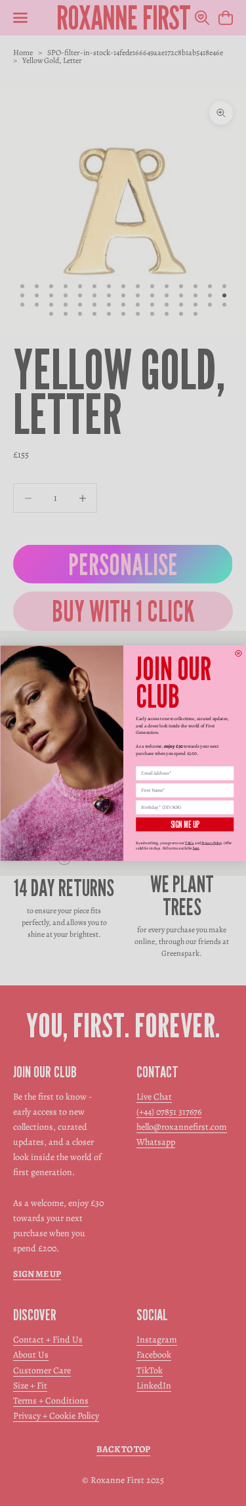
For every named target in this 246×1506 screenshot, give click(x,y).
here (195, 848)
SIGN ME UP (184, 824)
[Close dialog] (238, 653)
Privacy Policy (211, 842)
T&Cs (189, 842)
